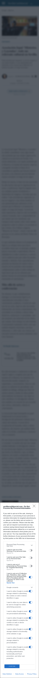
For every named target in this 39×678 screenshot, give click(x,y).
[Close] (35, 507)
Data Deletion (7, 674)
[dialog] (19, 590)
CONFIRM (12, 666)
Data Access (19, 674)
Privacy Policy (32, 674)
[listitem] (19, 545)
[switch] (30, 550)
